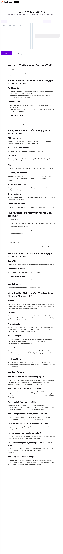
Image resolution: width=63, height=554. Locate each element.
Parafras (6, 53)
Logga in (46, 2)
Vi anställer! (17, 2)
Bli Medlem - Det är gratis (55, 2)
